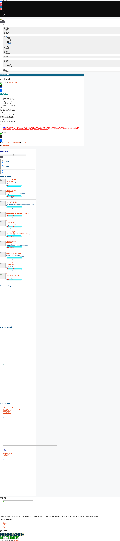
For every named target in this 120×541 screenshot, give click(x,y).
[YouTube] (60, 9)
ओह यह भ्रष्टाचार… (11, 181)
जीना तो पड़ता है (6, 411)
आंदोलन (7, 63)
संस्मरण (7, 48)
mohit (29, 142)
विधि (4, 59)
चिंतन (4, 26)
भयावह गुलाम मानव (10, 222)
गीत (9, 45)
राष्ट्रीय (7, 28)
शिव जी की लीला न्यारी (11, 202)
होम (3, 11)
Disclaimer (5, 455)
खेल (6, 57)
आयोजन (10, 66)
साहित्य (4, 34)
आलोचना (7, 47)
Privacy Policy (6, 454)
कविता (9, 43)
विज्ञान (4, 69)
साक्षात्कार (8, 53)
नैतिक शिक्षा (5, 70)
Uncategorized (9, 142)
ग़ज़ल (9, 37)
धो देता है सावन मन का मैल (8, 408)
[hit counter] (12, 535)
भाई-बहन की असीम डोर (5, 145)
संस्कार (7, 71)
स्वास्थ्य (7, 32)
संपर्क (4, 14)
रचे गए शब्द (9, 242)
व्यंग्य (6, 52)
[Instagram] (60, 4)
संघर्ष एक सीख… (10, 192)
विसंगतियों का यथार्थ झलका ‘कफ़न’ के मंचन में (12, 409)
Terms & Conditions (7, 453)
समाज (7, 29)
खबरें (9, 65)
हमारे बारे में (5, 13)
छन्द (9, 38)
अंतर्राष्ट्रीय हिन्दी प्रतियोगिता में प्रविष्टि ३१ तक (17, 213)
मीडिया (7, 33)
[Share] (42, 91)
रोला (9, 46)
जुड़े (3, 15)
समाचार (14, 231)
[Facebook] (60, 2)
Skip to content (3, 0)
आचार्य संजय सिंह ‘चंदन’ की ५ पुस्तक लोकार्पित (17, 233)
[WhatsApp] (42, 84)
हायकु (9, 42)
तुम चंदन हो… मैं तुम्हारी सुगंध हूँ (13, 253)
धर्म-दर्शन (7, 31)
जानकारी (7, 60)
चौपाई (9, 40)
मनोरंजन (4, 55)
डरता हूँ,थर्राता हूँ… (5, 144)
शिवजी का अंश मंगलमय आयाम (13, 275)
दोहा (9, 41)
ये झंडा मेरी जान (10, 264)
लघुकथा (7, 51)
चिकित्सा (4, 68)
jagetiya (25, 142)
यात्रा (7, 50)
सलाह (7, 61)
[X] (42, 86)
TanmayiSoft (16, 540)
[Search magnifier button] (1, 157)
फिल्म (7, 56)
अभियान (10, 64)
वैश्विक (7, 27)
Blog (4, 16)
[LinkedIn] (60, 7)
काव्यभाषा (7, 36)
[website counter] (9, 539)
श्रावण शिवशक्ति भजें (7, 413)
